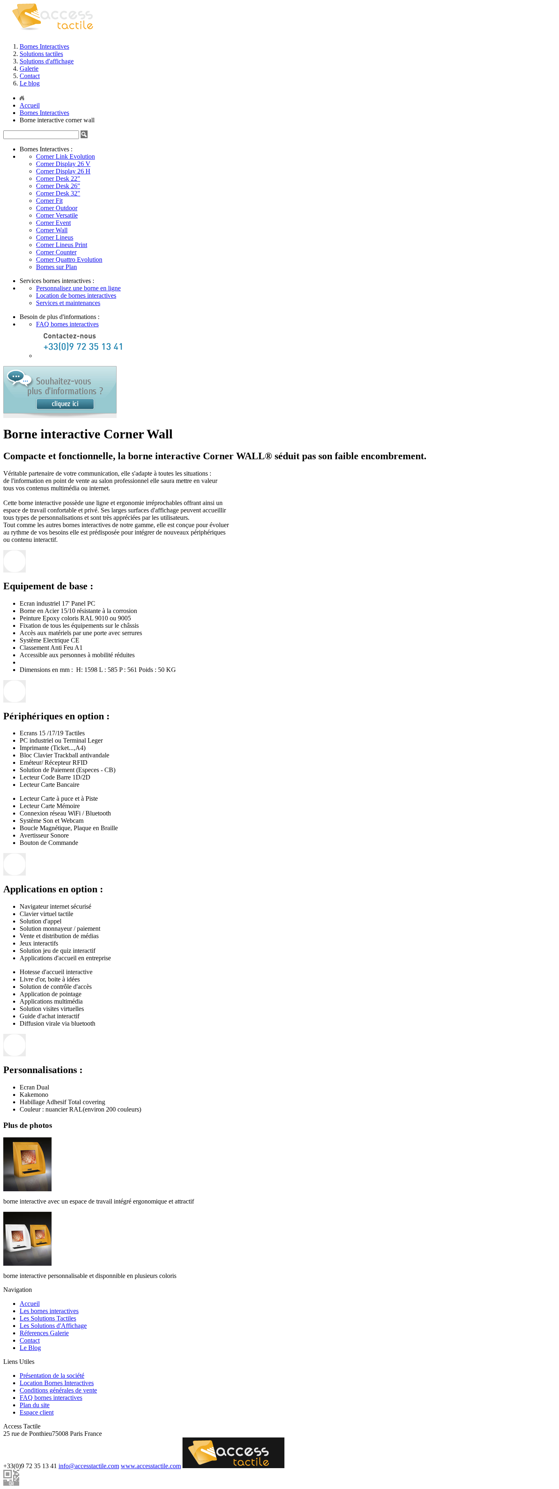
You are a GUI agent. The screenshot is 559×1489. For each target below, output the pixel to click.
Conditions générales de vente (58, 1390)
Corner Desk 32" (58, 193)
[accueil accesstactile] (55, 34)
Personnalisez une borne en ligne (78, 288)
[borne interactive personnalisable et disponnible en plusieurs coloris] (27, 1263)
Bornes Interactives (44, 46)
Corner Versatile (57, 215)
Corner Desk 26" (58, 185)
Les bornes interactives (49, 1310)
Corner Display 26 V (63, 163)
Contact (30, 75)
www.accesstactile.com (151, 1465)
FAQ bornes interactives (67, 324)
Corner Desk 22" (58, 178)
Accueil (30, 1303)
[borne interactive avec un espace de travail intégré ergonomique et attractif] (27, 1189)
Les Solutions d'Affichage (53, 1325)
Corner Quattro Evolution (69, 259)
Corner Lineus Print (61, 244)
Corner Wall (52, 230)
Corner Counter (56, 252)
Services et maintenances (68, 302)
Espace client (37, 1412)
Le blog (30, 83)
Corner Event (53, 222)
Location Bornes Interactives (57, 1382)
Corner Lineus (54, 237)
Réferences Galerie (44, 1333)
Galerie (29, 68)
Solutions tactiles (41, 53)
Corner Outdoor (56, 207)
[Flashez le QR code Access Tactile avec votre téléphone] (11, 1483)
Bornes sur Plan (56, 266)
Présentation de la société (52, 1375)
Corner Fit (49, 200)
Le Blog (30, 1347)
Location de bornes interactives (76, 295)
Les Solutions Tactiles (48, 1318)
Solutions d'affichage (47, 61)
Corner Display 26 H (63, 171)
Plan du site (35, 1404)
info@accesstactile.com (89, 1465)
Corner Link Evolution (65, 156)
